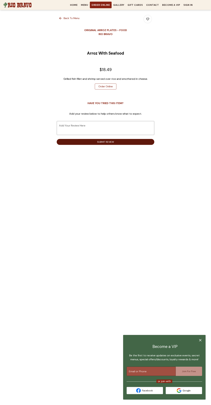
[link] (105, 86)
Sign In (188, 4)
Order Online (100, 4)
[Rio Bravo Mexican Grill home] (17, 5)
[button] (69, 18)
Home (74, 4)
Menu (84, 4)
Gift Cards (135, 4)
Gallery (118, 4)
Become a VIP (171, 4)
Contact (152, 4)
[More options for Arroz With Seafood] (148, 19)
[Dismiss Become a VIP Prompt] (200, 340)
